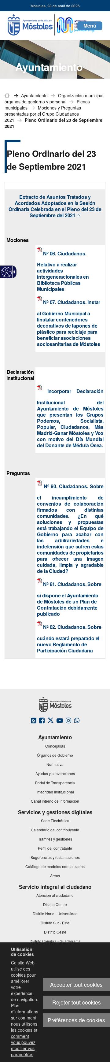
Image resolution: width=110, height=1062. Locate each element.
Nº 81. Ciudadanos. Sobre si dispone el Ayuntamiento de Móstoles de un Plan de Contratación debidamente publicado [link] (69, 599)
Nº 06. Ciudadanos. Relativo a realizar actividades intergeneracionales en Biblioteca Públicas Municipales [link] (63, 271)
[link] (6, 272)
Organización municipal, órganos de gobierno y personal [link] (55, 98)
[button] (89, 25)
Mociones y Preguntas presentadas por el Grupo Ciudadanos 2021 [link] (43, 114)
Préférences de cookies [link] (76, 1020)
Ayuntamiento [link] (34, 95)
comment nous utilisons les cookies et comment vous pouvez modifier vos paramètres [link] (24, 1036)
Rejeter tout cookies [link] (76, 1002)
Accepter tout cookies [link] (76, 984)
